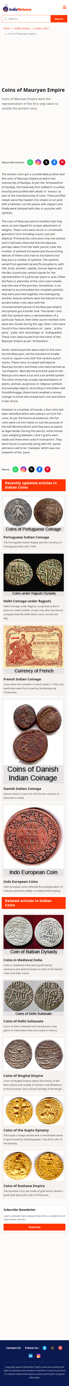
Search (59, 18)
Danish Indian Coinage (22, 788)
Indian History (22, 28)
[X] (52, 1348)
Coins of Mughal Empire (23, 1075)
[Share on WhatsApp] (30, 162)
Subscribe (35, 1227)
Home (6, 28)
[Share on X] (46, 162)
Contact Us (13, 1348)
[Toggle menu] (64, 7)
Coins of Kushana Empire (24, 1186)
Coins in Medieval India (23, 960)
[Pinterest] (60, 1348)
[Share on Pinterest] (62, 162)
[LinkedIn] (30, 1355)
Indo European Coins (21, 881)
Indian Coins (41, 28)
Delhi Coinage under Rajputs (27, 601)
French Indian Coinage (22, 679)
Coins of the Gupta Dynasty (26, 1130)
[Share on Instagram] (38, 162)
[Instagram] (38, 1355)
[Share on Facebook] (54, 162)
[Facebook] (44, 1348)
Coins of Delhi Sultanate (23, 1021)
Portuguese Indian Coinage (26, 537)
